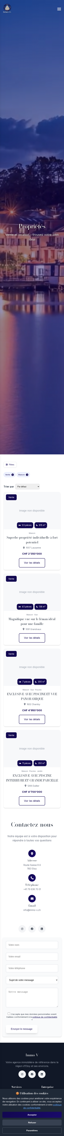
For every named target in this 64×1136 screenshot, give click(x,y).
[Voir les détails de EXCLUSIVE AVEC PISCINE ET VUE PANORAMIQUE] (32, 687)
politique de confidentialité (44, 1017)
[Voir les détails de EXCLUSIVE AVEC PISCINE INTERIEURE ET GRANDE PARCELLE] (32, 769)
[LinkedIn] (42, 1074)
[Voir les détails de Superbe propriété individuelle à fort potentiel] (32, 531)
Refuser (32, 1122)
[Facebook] (32, 1074)
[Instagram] (22, 1074)
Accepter (32, 1115)
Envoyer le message (21, 1029)
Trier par (9, 486)
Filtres (11, 465)
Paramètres (32, 1130)
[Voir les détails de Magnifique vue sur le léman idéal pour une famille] (32, 609)
